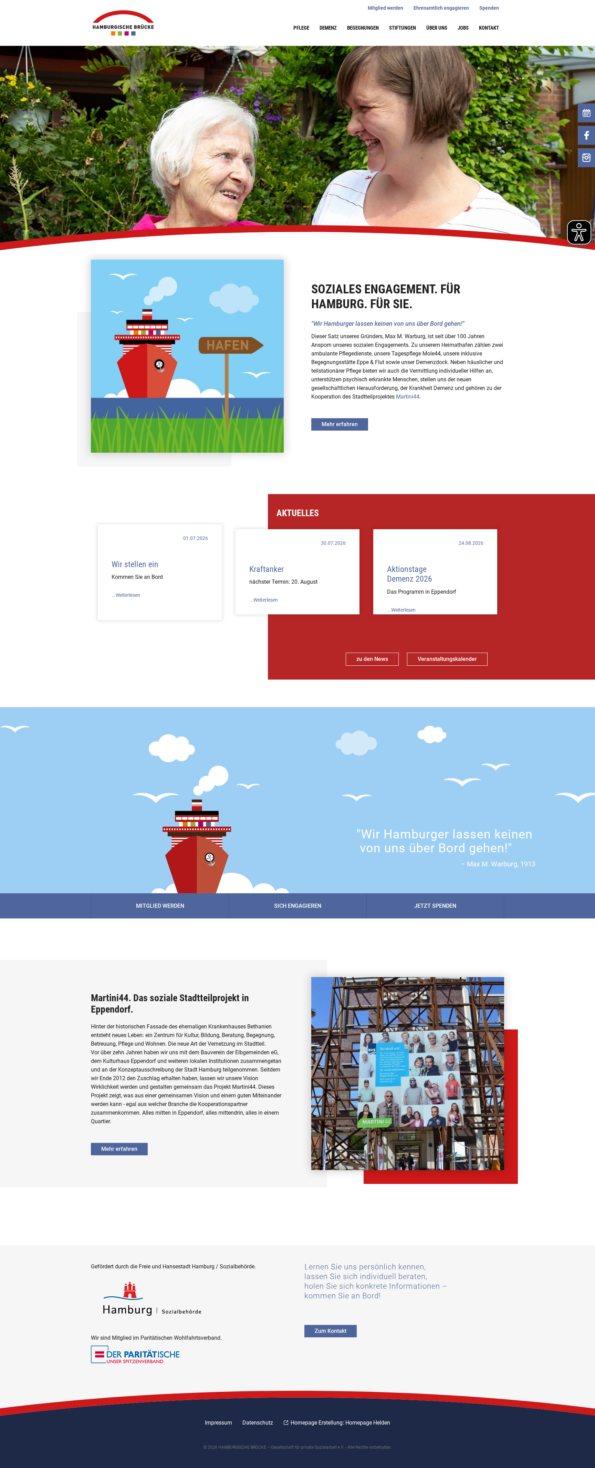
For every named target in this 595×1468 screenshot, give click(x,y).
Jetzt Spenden (435, 906)
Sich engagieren (297, 906)
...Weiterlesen (126, 595)
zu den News (372, 659)
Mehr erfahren (340, 424)
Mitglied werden (160, 906)
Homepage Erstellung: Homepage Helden (339, 1422)
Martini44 (407, 396)
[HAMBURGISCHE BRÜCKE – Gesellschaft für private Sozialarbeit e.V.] (127, 23)
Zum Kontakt (330, 1331)
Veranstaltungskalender (447, 659)
